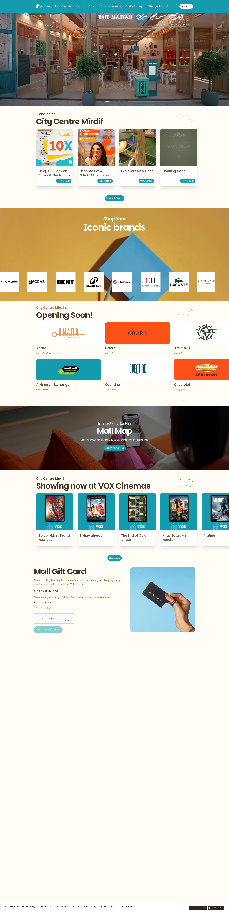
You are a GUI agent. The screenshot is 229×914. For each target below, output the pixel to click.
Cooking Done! (174, 171)
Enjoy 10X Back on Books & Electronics (54, 173)
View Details (64, 181)
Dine (91, 6)
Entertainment (109, 6)
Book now (114, 558)
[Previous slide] (14, 59)
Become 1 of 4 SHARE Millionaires (95, 173)
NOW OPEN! (114, 82)
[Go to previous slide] (180, 312)
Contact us (186, 6)
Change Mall (156, 6)
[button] (216, 908)
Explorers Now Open (137, 171)
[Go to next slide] (189, 312)
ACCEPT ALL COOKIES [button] (198, 907)
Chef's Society (133, 6)
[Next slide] (215, 59)
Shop (79, 6)
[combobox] (174, 6)
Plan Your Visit (64, 6)
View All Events (114, 198)
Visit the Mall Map (114, 448)
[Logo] (43, 6)
